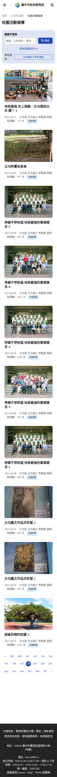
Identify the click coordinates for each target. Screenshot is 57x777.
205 (30, 671)
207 (45, 671)
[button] (4, 5)
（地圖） (28, 749)
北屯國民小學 (29, 57)
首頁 (4, 15)
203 (14, 671)
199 (35, 663)
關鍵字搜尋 (10, 34)
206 (37, 671)
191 (27, 656)
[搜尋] (45, 41)
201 (50, 663)
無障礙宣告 (46, 736)
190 (19, 656)
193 (43, 656)
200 (42, 663)
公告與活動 (17, 15)
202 (6, 671)
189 (12, 656)
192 (35, 656)
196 (14, 663)
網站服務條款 (29, 736)
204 (22, 671)
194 (50, 656)
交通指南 (8, 731)
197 (22, 663)
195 (6, 663)
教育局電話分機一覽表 (28, 731)
